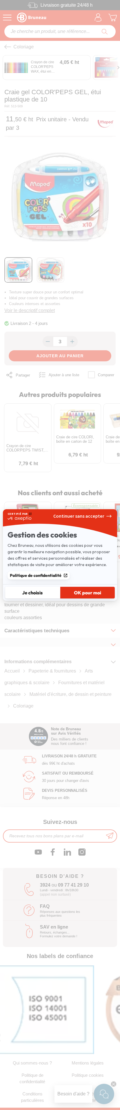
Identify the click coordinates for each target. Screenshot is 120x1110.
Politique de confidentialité (35, 575)
